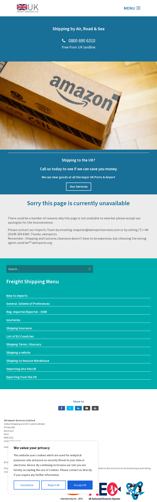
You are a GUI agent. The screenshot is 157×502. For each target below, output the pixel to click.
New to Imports (17, 296)
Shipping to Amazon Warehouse (27, 361)
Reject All (53, 485)
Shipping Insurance (19, 328)
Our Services (78, 186)
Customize (26, 485)
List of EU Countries (20, 336)
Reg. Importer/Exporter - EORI (26, 312)
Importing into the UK (21, 369)
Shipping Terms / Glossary (23, 344)
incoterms (13, 320)
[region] (53, 467)
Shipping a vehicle (18, 352)
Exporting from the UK (21, 377)
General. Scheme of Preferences (28, 304)
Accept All (80, 485)
